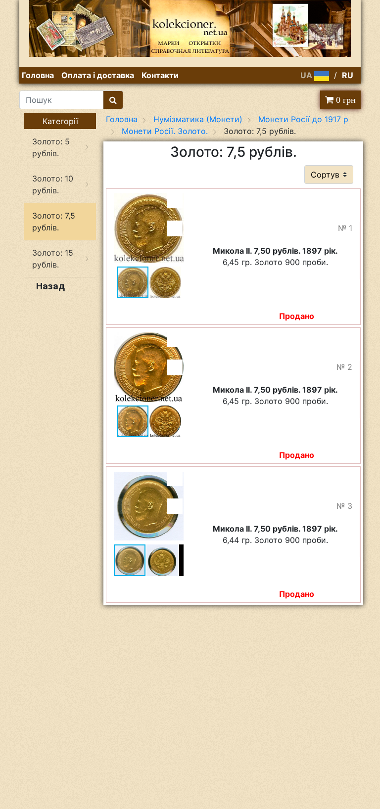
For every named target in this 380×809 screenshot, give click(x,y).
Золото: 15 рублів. (52, 259)
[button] (175, 200)
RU (347, 75)
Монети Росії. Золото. (165, 131)
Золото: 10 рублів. (52, 184)
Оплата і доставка (97, 75)
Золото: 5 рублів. (51, 147)
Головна (38, 75)
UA (307, 75)
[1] (113, 99)
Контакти (160, 75)
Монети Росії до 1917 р (303, 119)
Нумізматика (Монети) (197, 119)
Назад (50, 286)
